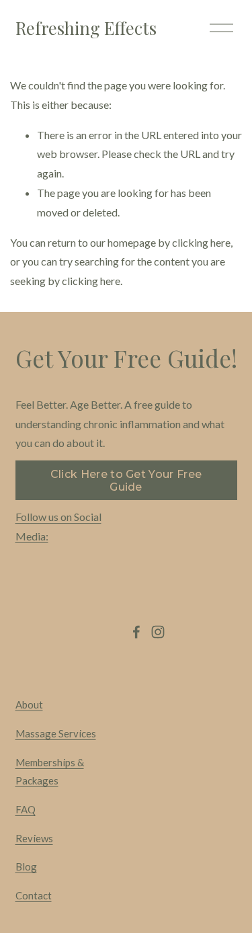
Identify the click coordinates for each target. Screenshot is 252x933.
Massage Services (55, 733)
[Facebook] (136, 632)
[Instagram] (158, 632)
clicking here (201, 242)
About (29, 704)
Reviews (34, 838)
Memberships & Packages (49, 771)
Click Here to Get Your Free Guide (126, 480)
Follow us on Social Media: (58, 526)
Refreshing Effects (86, 27)
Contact (33, 895)
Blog (26, 866)
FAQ (25, 809)
